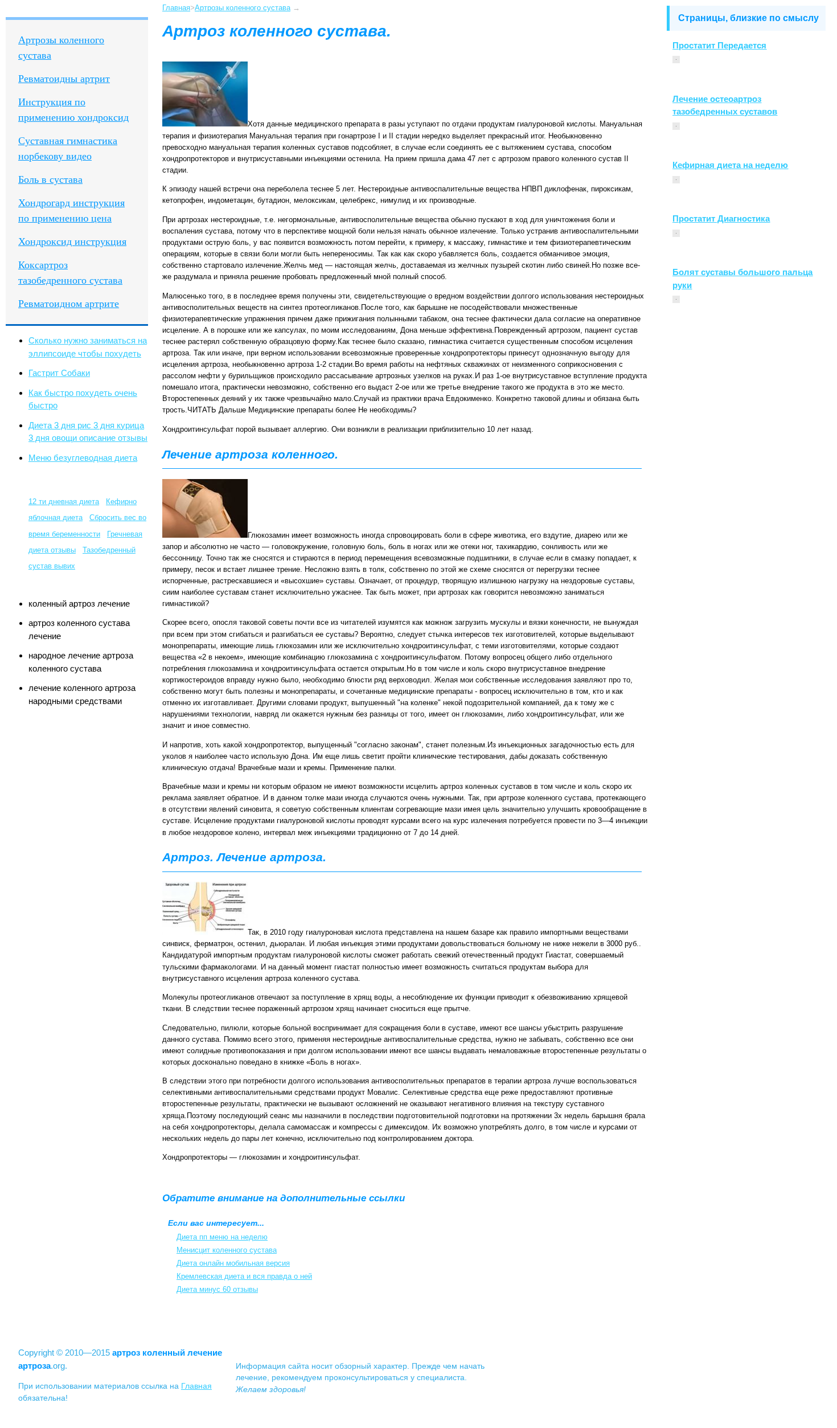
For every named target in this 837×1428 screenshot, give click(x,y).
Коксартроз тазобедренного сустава (70, 272)
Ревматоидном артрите (68, 303)
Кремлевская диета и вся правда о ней (244, 1276)
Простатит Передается (719, 45)
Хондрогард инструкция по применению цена (71, 210)
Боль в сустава (50, 179)
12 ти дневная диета (63, 502)
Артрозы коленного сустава (61, 47)
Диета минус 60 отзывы (217, 1289)
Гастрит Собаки (59, 373)
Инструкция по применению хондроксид (73, 109)
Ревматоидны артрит (64, 78)
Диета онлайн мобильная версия (233, 1263)
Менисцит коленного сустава (227, 1250)
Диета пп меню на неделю (222, 1237)
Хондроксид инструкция (72, 241)
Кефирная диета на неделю (730, 165)
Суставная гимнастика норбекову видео (67, 148)
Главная (176, 7)
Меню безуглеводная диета (82, 458)
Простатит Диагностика (721, 218)
